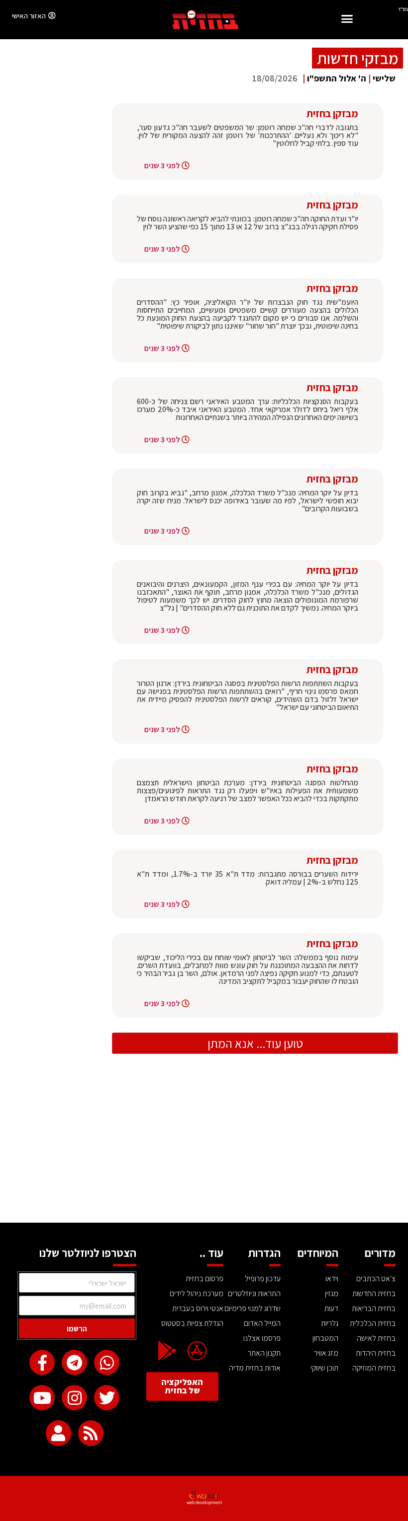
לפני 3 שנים (162, 165)
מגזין (331, 1293)
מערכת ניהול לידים (196, 1293)
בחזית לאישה (376, 1338)
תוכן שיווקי (324, 1368)
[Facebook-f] (42, 1362)
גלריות (329, 1323)
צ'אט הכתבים (376, 1278)
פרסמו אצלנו (262, 1338)
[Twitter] (106, 1397)
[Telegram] (74, 1362)
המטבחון (325, 1338)
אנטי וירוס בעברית (197, 1308)
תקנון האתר (264, 1353)
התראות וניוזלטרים (254, 1293)
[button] (346, 20)
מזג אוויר (326, 1353)
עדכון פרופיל (263, 1278)
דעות (331, 1308)
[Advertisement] (204, 1148)
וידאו (331, 1278)
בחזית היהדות (376, 1353)
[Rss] (90, 1433)
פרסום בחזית (204, 1278)
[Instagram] (74, 1397)
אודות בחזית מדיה (255, 1368)
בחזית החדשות (374, 1293)
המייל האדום (262, 1323)
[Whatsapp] (106, 1362)
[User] (58, 1433)
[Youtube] (42, 1397)
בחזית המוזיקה (374, 1368)
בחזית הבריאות (374, 1308)
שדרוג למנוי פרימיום (252, 1308)
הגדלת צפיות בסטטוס (192, 1323)
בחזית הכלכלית (373, 1323)
